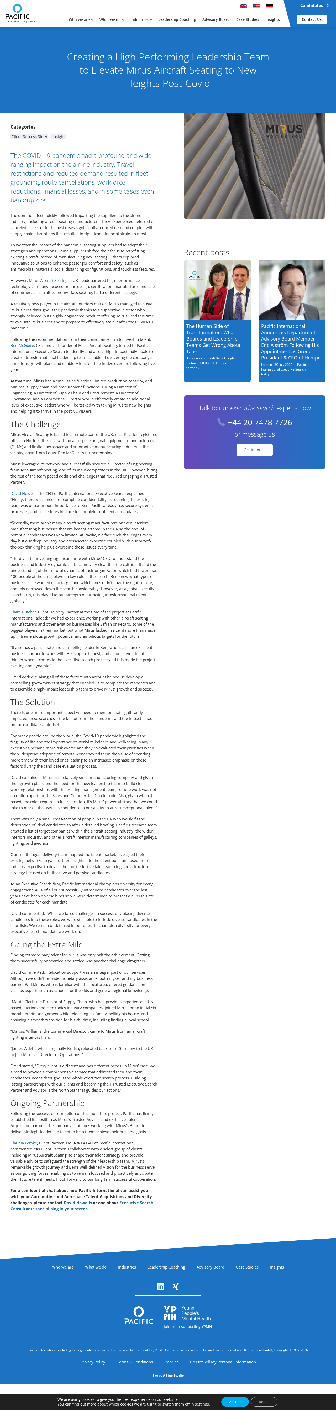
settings (202, 1404)
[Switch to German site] (270, 6)
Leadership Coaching (166, 1267)
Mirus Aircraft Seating (48, 280)
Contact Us (312, 19)
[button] (81, 20)
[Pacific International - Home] (18, 11)
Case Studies (247, 1267)
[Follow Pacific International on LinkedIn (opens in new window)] (160, 1286)
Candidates (311, 5)
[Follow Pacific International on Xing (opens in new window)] (176, 1286)
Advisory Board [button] (216, 19)
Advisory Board (210, 1267)
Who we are (79, 19)
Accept (235, 1401)
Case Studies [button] (247, 19)
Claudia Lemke (23, 1142)
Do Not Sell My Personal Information (223, 1362)
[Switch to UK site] (243, 6)
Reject (264, 1401)
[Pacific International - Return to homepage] (138, 1315)
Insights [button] (273, 19)
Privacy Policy (92, 1362)
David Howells (23, 493)
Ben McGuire (22, 345)
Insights (277, 1267)
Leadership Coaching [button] (177, 19)
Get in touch (255, 449)
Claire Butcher (23, 612)
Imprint (171, 1362)
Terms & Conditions (135, 1362)
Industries (139, 19)
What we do (110, 19)
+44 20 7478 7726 (260, 422)
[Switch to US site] (256, 6)
